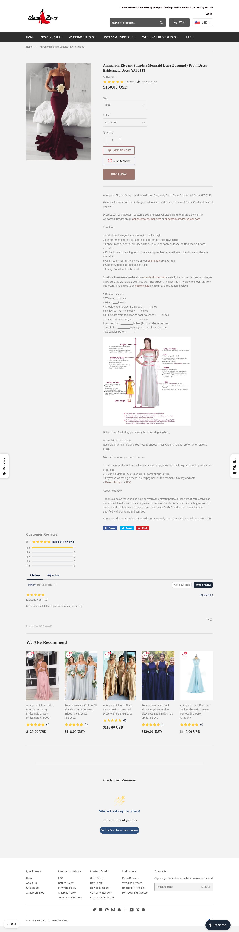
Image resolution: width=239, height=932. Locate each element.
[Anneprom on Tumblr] (125, 910)
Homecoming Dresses (118, 37)
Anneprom (39, 920)
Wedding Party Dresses (159, 37)
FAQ (128, 482)
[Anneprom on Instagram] (113, 910)
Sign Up (205, 887)
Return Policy (113, 482)
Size (105, 98)
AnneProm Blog (35, 892)
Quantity (108, 132)
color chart (154, 260)
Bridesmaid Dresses (133, 887)
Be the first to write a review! (119, 830)
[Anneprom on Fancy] (143, 910)
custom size (142, 285)
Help (188, 37)
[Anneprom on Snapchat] (119, 910)
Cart (182, 22)
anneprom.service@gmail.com (182, 218)
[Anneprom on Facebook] (101, 910)
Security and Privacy (70, 897)
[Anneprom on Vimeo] (138, 910)
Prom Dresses (50, 37)
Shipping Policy (67, 892)
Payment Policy (67, 887)
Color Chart (96, 878)
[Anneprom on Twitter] (94, 910)
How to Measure (99, 887)
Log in (209, 13)
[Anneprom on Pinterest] (107, 910)
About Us (31, 882)
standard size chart (154, 277)
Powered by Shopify (59, 920)
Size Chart (96, 882)
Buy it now (119, 174)
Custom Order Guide (102, 897)
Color (106, 115)
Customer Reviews (101, 892)
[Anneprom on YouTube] (132, 910)
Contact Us (32, 887)
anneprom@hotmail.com (146, 218)
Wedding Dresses (81, 37)
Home (30, 37)
